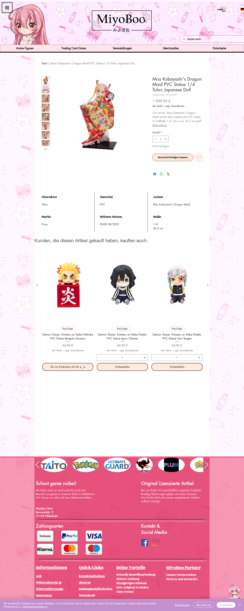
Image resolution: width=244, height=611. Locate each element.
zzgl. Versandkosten (175, 106)
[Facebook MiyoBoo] (144, 542)
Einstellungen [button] (182, 605)
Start (44, 63)
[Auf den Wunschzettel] (199, 157)
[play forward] (206, 464)
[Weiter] (220, 24)
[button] (7, 7)
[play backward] (38, 464)
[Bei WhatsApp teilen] (161, 174)
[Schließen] (240, 605)
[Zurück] (24, 24)
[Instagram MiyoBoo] (155, 542)
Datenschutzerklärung (35, 606)
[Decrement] (155, 139)
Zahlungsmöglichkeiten (95, 589)
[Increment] (166, 139)
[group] (122, 309)
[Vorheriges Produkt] (37, 285)
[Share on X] (168, 174)
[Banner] (122, 38)
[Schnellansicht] (67, 285)
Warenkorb (87, 595)
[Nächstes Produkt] (208, 285)
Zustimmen (226, 605)
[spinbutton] (160, 139)
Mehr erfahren (159, 125)
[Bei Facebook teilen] (155, 174)
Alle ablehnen (203, 605)
